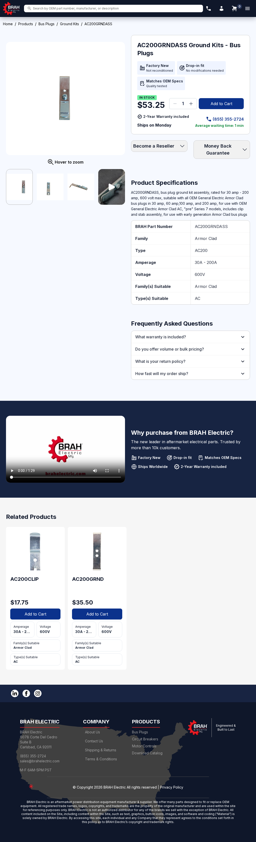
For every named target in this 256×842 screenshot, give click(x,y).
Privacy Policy (171, 787)
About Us (92, 732)
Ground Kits (69, 24)
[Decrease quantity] (175, 103)
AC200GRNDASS (211, 226)
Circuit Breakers (145, 739)
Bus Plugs (46, 24)
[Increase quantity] (191, 103)
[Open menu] (247, 8)
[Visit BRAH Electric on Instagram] (38, 693)
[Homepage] (11, 8)
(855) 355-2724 (228, 119)
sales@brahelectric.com (40, 761)
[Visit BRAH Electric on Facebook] (26, 693)
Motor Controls (144, 746)
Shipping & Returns (100, 750)
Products (25, 24)
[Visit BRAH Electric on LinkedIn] (14, 693)
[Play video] (111, 187)
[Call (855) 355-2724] (208, 8)
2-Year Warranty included (166, 116)
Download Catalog (147, 753)
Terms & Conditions (101, 759)
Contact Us (94, 741)
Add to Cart (221, 103)
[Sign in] (221, 8)
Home (8, 24)
